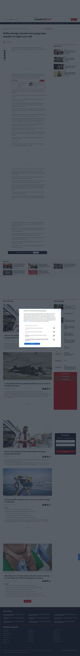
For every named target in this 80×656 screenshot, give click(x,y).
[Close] (59, 311)
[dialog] (40, 328)
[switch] (53, 328)
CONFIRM (32, 343)
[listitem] (40, 325)
